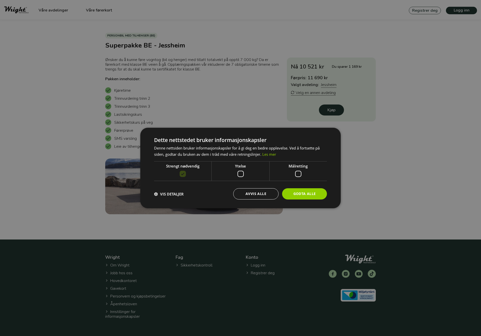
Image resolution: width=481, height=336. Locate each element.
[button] (169, 194)
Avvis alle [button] (256, 193)
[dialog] (240, 168)
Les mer (269, 154)
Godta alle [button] (304, 193)
